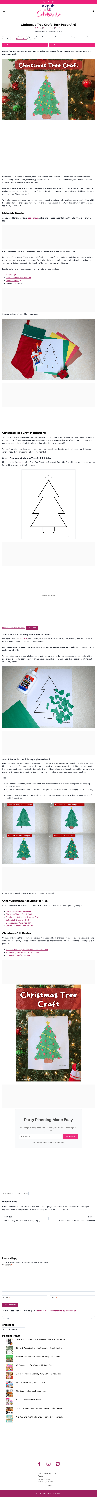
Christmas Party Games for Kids (19, 926)
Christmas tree (8, 1193)
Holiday (51, 28)
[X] (48, 2)
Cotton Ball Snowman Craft (17, 920)
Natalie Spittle (42, 31)
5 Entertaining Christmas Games (20, 923)
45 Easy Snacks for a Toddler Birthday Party (35, 1365)
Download (32, 628)
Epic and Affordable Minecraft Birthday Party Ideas (38, 1357)
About (50, 1485)
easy (19, 1193)
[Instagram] (52, 2)
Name (6, 1298)
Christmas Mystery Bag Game (19, 911)
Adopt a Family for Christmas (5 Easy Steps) (21, 1219)
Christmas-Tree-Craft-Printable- (13, 628)
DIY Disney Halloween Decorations (31, 1391)
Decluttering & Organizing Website (47, 1475)
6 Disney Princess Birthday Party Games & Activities (38, 1374)
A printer (10, 275)
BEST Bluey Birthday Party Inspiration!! (32, 1382)
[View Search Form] (93, 11)
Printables (58, 28)
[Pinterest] (57, 1464)
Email (54, 1298)
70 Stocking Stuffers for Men (18, 955)
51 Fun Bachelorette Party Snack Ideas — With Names (39, 1408)
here (20, 462)
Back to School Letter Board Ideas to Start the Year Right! (40, 1339)
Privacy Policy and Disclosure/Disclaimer (45, 1480)
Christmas (38, 28)
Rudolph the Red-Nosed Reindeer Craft (22, 917)
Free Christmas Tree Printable (18, 278)
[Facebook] (44, 2)
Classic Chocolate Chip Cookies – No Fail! (77, 1219)
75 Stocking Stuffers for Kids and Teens (23, 952)
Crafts (45, 28)
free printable (33, 218)
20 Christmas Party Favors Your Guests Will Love (27, 950)
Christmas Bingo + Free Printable (20, 914)
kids (26, 1193)
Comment (7, 1265)
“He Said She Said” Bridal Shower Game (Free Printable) (39, 1417)
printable (23, 638)
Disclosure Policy (21, 39)
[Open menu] (4, 10)
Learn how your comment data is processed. (55, 1311)
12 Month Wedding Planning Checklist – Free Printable (39, 1348)
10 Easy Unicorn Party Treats (28, 1400)
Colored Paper (12, 281)
